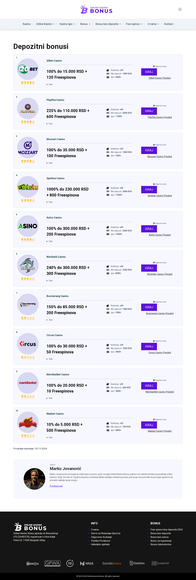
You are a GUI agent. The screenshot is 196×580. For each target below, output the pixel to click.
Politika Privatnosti (100, 540)
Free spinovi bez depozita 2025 (167, 529)
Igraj (149, 72)
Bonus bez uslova (159, 537)
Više (51, 84)
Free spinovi (133, 23)
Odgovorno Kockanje (101, 537)
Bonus (84, 23)
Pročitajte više (56, 486)
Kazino (27, 23)
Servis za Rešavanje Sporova (105, 533)
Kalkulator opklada (100, 544)
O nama (152, 23)
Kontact (168, 23)
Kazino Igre (66, 23)
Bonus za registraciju (161, 540)
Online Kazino (44, 23)
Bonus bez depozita (107, 23)
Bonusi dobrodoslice (161, 544)
